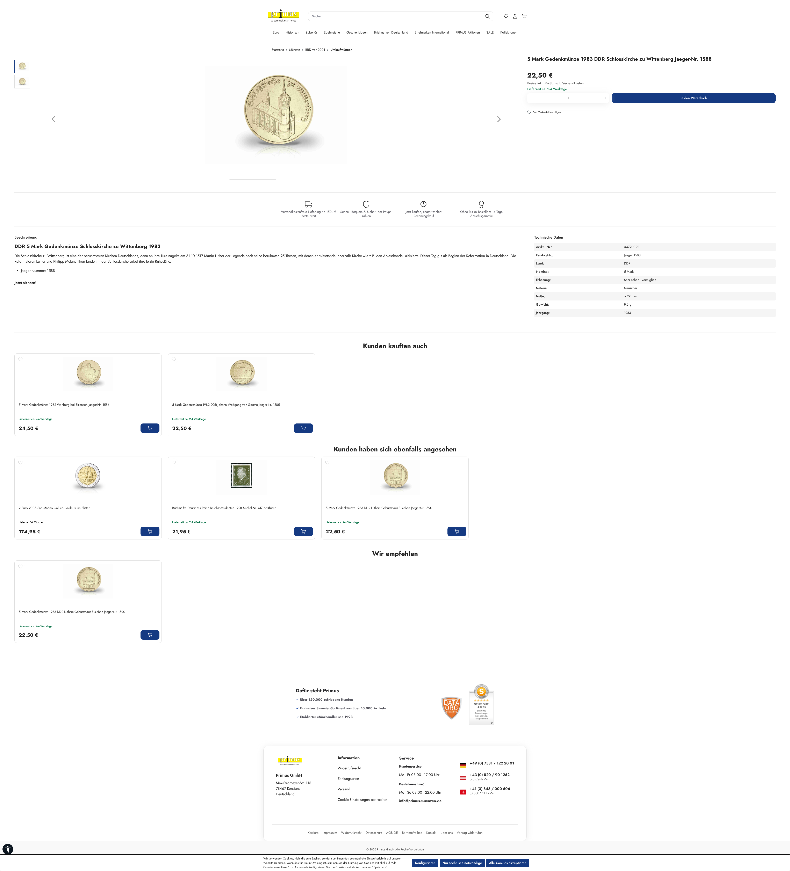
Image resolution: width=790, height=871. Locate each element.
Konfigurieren (425, 863)
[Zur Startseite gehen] (283, 16)
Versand (344, 789)
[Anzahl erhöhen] (605, 98)
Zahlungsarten (348, 778)
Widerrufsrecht (349, 768)
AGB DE (392, 832)
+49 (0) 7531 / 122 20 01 (492, 763)
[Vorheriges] (53, 120)
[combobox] (395, 16)
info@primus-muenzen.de (420, 801)
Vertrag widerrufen (469, 832)
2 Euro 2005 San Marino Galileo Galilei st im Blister (54, 508)
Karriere (313, 832)
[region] (268, 120)
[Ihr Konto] (515, 16)
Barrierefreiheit (412, 832)
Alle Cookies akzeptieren (507, 863)
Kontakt (431, 832)
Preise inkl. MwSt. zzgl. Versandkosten (555, 83)
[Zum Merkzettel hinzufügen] (20, 359)
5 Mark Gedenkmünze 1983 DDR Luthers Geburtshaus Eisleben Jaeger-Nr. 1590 (379, 508)
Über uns (446, 832)
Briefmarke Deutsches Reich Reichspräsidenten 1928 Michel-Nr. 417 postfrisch (224, 508)
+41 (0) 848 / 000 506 (490, 789)
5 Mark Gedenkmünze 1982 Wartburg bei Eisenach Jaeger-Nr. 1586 (64, 404)
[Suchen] (488, 16)
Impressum (330, 832)
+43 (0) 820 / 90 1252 (490, 775)
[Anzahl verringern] (530, 98)
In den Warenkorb (694, 98)
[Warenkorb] (525, 16)
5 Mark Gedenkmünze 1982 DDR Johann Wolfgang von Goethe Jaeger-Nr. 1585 (226, 404)
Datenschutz (374, 832)
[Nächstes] (499, 120)
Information (349, 758)
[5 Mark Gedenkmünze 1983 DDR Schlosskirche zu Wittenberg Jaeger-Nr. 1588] (276, 115)
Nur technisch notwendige (462, 863)
